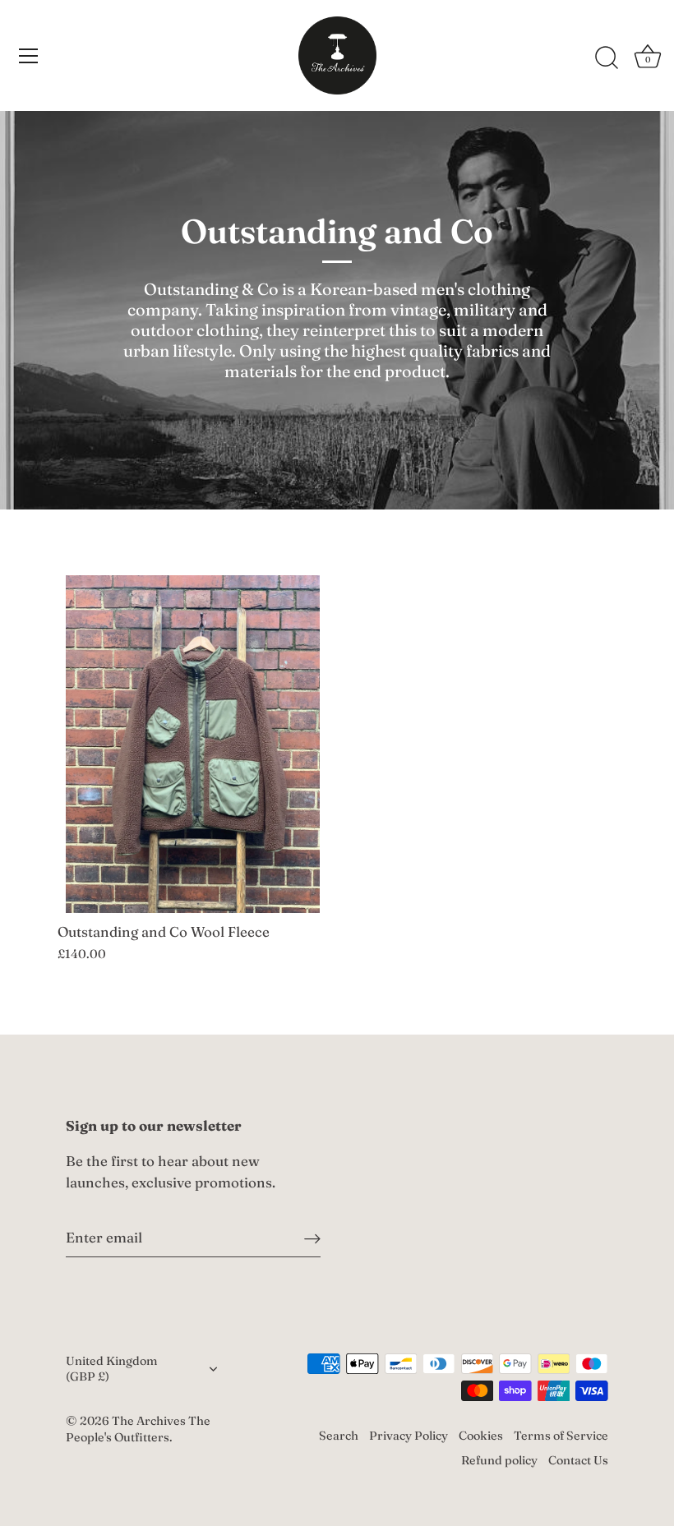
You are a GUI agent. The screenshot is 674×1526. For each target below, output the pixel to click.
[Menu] (29, 56)
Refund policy (499, 1460)
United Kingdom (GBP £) (112, 1368)
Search (338, 1435)
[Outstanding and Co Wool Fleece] (193, 744)
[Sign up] (312, 1237)
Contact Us (578, 1460)
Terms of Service (561, 1435)
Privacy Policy (408, 1435)
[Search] (607, 58)
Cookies (481, 1435)
